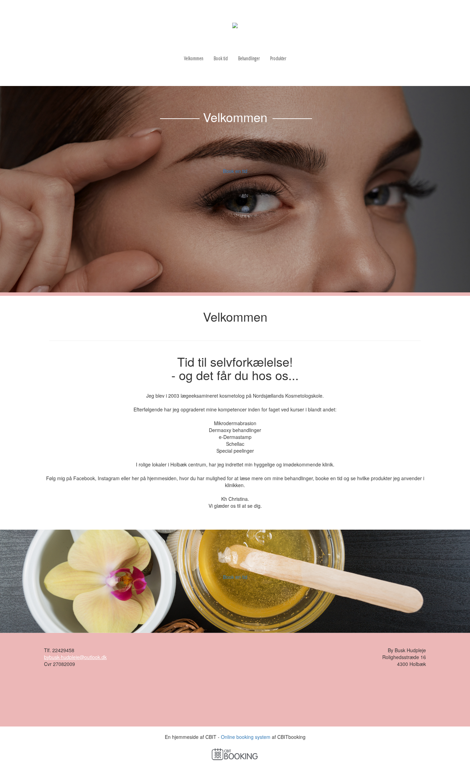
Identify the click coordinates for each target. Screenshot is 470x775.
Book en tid (235, 171)
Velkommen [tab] (193, 58)
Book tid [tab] (221, 58)
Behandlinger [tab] (249, 58)
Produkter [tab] (278, 58)
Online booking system (245, 736)
